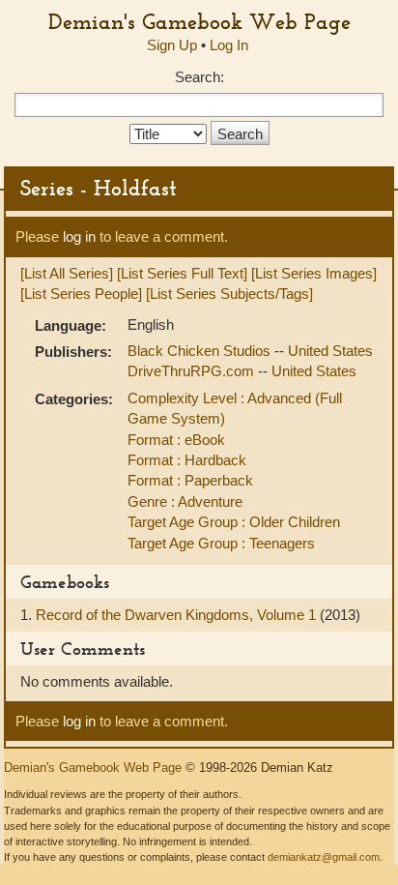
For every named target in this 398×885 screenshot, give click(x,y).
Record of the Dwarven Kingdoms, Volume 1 (178, 614)
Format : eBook (176, 439)
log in (79, 236)
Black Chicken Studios (201, 350)
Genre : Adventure (185, 501)
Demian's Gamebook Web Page (199, 21)
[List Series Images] (314, 273)
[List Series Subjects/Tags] (229, 293)
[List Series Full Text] (182, 273)
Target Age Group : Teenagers (221, 543)
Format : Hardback (187, 460)
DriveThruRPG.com (193, 371)
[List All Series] (66, 273)
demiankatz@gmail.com (324, 857)
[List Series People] (81, 293)
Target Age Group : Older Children (234, 522)
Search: (199, 77)
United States (330, 350)
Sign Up (172, 45)
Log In (229, 45)
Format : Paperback (190, 480)
